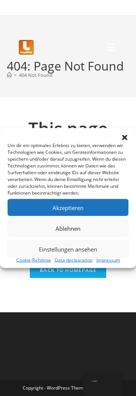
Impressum (108, 260)
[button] (124, 137)
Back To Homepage (68, 270)
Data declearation (74, 260)
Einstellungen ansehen (68, 249)
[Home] (9, 75)
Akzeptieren (68, 207)
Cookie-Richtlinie (33, 260)
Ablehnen (68, 228)
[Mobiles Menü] (112, 47)
